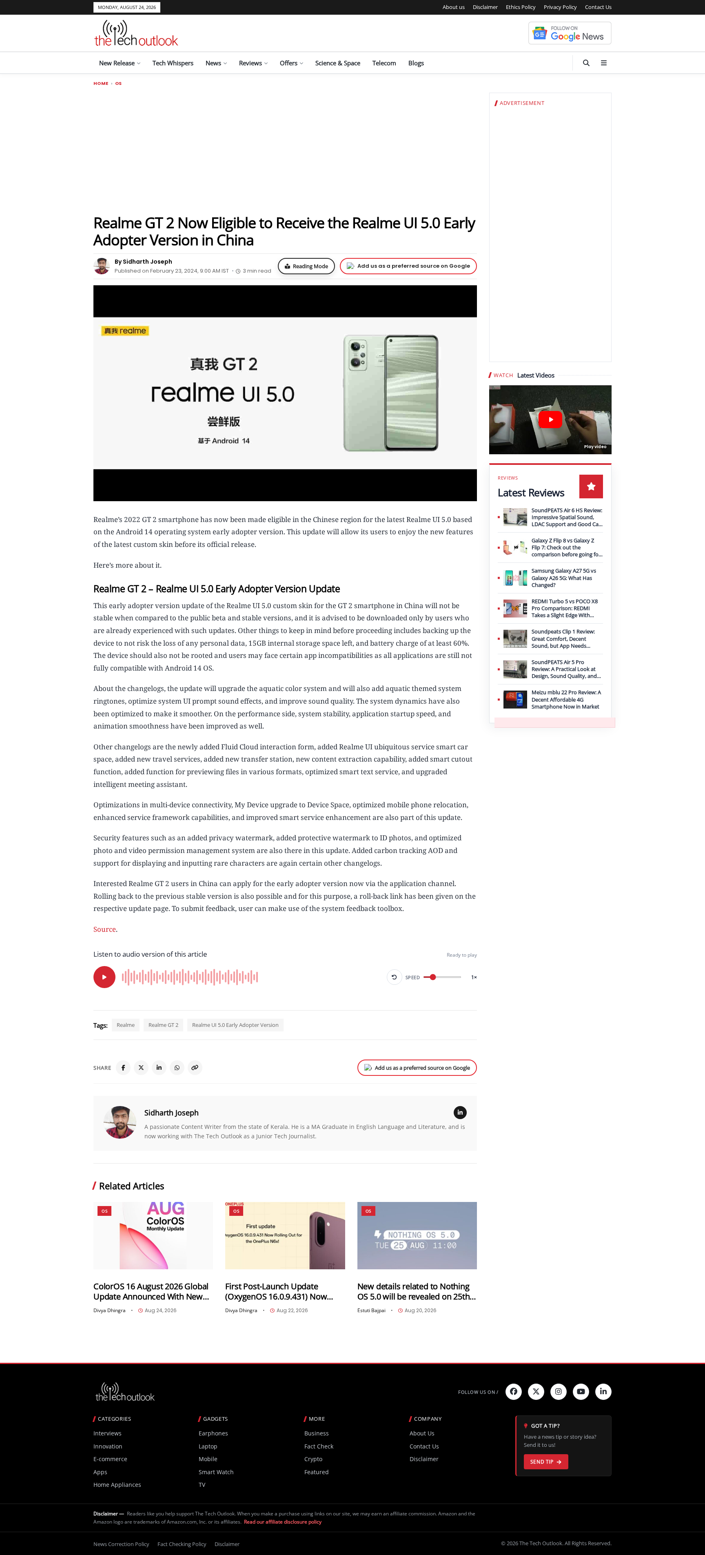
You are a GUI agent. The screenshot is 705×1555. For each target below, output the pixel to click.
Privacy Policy (560, 7)
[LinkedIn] (159, 1067)
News (213, 63)
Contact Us (598, 7)
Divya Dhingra (109, 1310)
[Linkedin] (603, 1392)
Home (101, 83)
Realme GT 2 (163, 1025)
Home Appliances (117, 1484)
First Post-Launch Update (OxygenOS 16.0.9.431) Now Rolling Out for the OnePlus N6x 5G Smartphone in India (283, 1291)
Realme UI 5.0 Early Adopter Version (235, 1025)
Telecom (384, 63)
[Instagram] (558, 1392)
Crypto (313, 1459)
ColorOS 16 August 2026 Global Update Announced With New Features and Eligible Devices (150, 1291)
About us (454, 7)
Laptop (208, 1446)
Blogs (416, 63)
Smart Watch (216, 1472)
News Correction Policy (121, 1544)
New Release (117, 63)
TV (202, 1484)
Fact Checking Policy (181, 1544)
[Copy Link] (195, 1067)
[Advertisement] (285, 150)
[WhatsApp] (177, 1067)
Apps (100, 1472)
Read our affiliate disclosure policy (282, 1521)
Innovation (107, 1446)
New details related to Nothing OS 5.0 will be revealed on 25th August (413, 1291)
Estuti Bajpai (371, 1310)
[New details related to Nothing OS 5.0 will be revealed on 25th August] (417, 1235)
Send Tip (542, 1461)
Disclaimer (485, 7)
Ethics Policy (521, 7)
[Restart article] (394, 977)
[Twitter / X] (141, 1067)
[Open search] (586, 63)
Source (104, 929)
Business (316, 1433)
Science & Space (337, 63)
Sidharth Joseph (171, 1112)
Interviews (107, 1433)
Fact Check (318, 1446)
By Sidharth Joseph (143, 262)
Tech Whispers (173, 63)
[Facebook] (123, 1067)
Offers (288, 63)
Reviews (250, 63)
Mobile (208, 1459)
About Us (422, 1433)
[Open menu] (604, 63)
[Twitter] (536, 1392)
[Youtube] (581, 1392)
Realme (126, 1025)
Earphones (213, 1433)
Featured (316, 1472)
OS (118, 83)
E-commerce (110, 1459)
